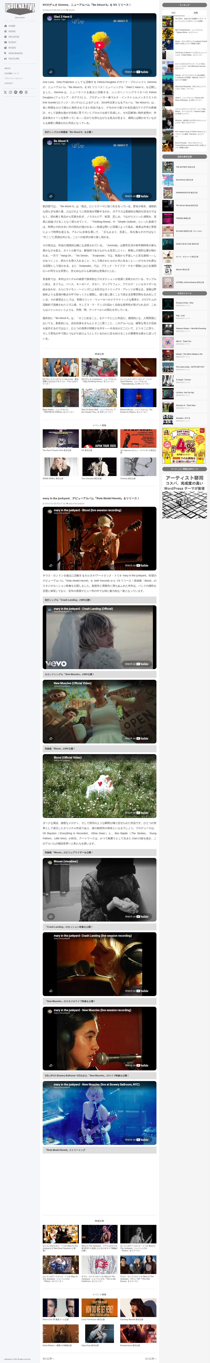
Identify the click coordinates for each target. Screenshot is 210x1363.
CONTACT (8, 83)
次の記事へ (150, 1358)
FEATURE (14, 59)
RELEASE (14, 37)
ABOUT (7, 68)
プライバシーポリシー (13, 78)
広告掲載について (11, 73)
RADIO (12, 48)
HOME (12, 26)
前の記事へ (48, 1358)
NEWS (12, 31)
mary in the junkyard (76, 504)
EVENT (12, 42)
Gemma (71, 10)
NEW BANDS (16, 53)
